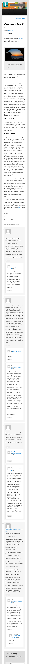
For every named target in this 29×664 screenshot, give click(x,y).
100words (19, 219)
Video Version (16, 13)
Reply (7, 260)
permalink (12, 221)
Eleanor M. (13, 350)
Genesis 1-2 (14, 36)
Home (5, 10)
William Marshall (9, 529)
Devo (15, 219)
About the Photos (7, 13)
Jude (19, 207)
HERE (20, 38)
